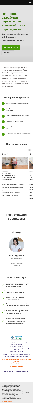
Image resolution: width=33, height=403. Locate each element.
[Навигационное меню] (30, 2)
